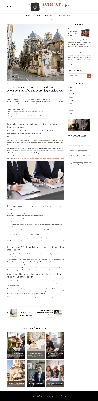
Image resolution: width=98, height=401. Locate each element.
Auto (70, 90)
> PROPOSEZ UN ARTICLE (66, 15)
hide (22, 109)
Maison (71, 110)
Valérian (9, 95)
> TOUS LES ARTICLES (50, 15)
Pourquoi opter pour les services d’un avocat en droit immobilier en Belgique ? (35, 355)
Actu (8, 83)
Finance (71, 100)
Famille (71, 97)
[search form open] (89, 6)
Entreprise (72, 94)
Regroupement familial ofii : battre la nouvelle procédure (55, 383)
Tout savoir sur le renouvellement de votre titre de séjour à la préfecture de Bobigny (42, 158)
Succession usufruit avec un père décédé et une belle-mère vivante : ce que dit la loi (79, 156)
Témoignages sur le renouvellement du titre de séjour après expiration (32, 137)
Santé (70, 113)
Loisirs (71, 107)
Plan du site (66, 395)
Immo (71, 103)
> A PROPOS (37, 15)
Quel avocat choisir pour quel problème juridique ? (35, 383)
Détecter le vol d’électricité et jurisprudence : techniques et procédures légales (16, 355)
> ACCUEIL (28, 15)
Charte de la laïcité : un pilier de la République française (16, 383)
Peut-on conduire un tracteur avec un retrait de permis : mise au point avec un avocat (55, 355)
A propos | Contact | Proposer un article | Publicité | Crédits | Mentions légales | (46, 395)
